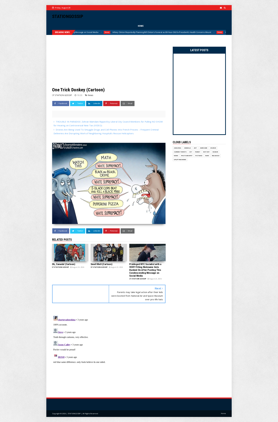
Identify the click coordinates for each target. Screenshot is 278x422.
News (176, 32)
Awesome (203, 148)
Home (223, 413)
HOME (141, 26)
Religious (216, 156)
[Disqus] (108, 351)
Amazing (177, 148)
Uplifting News (180, 159)
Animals (187, 148)
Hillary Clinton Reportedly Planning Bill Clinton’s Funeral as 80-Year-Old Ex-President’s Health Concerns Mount (119, 32)
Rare (207, 156)
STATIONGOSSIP (67, 16)
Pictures (198, 156)
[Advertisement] (108, 61)
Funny (197, 152)
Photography (186, 156)
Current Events (180, 152)
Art (195, 148)
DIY (191, 152)
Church (213, 148)
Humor (215, 152)
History (206, 152)
